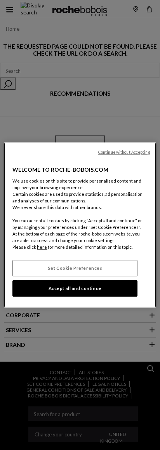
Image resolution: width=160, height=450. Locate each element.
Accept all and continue (75, 288)
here (42, 247)
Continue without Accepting (124, 152)
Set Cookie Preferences (75, 268)
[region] (80, 225)
